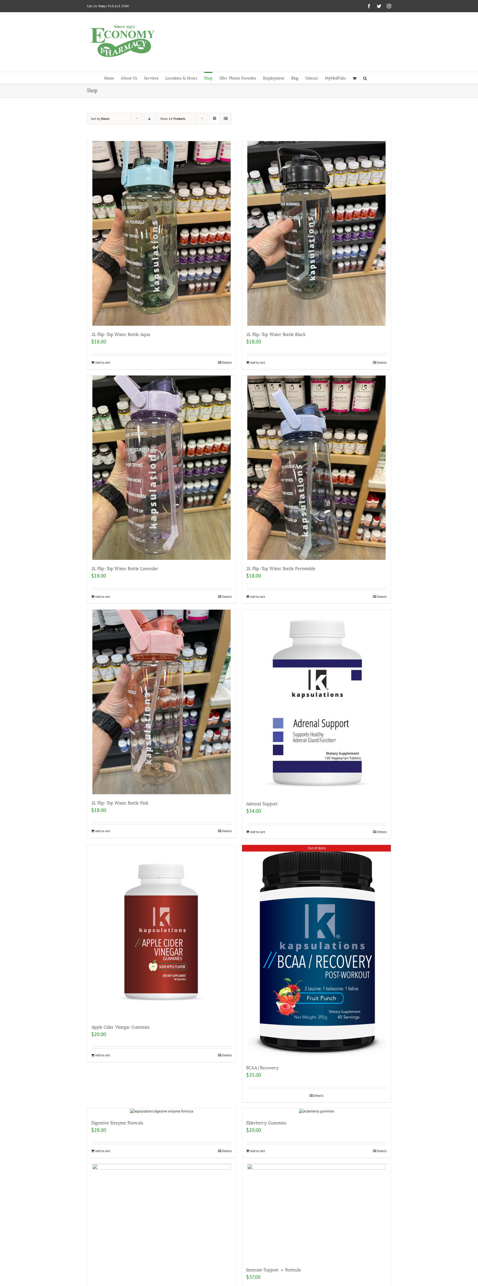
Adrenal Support (262, 803)
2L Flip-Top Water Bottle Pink (120, 803)
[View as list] (225, 118)
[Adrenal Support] (316, 702)
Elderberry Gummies (266, 1122)
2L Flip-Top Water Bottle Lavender (124, 568)
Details (227, 362)
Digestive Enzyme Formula (117, 1122)
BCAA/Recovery (262, 1067)
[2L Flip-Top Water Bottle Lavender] (161, 468)
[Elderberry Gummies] (316, 1111)
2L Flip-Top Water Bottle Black (276, 334)
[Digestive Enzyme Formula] (161, 1111)
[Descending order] (149, 118)
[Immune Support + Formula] (316, 1212)
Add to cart (102, 362)
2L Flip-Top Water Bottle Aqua (120, 334)
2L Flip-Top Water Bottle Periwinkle (280, 568)
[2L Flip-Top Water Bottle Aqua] (161, 233)
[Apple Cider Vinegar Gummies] (161, 932)
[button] (365, 78)
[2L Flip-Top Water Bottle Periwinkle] (316, 468)
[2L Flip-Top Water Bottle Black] (316, 233)
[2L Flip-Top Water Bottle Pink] (161, 702)
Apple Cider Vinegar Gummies (120, 1027)
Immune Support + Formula (273, 1269)
